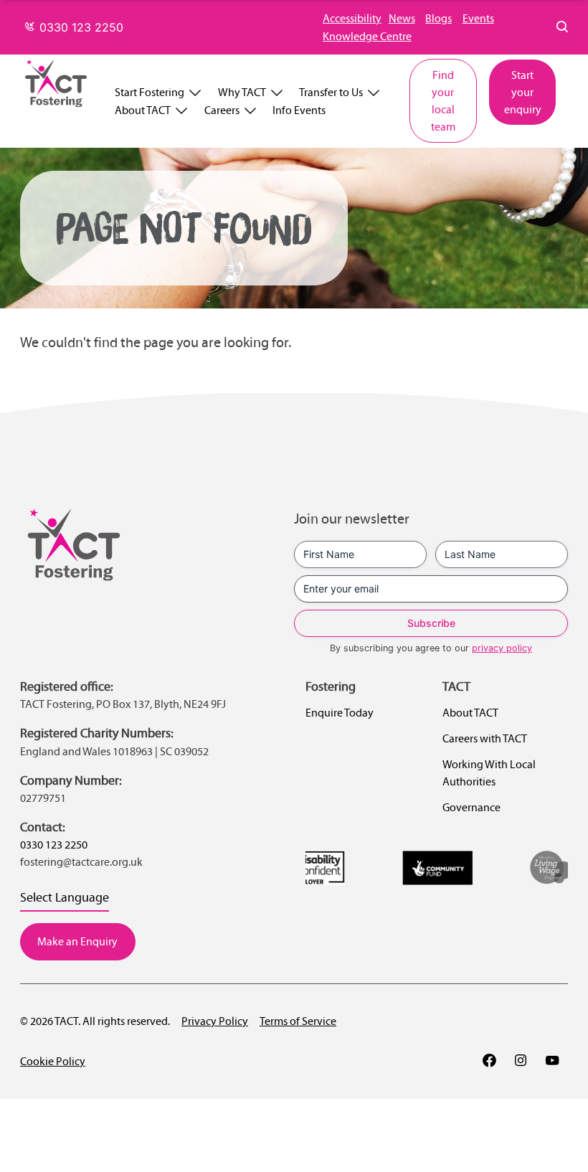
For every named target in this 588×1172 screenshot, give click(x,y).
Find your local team (443, 100)
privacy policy (502, 648)
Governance (471, 807)
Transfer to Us (331, 92)
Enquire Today (339, 712)
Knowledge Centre (367, 36)
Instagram (520, 1060)
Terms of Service (298, 1021)
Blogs (438, 18)
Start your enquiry (522, 92)
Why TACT (242, 92)
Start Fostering (149, 92)
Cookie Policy (52, 1061)
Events (478, 18)
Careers (222, 110)
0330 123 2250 (79, 27)
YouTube (552, 1060)
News (402, 18)
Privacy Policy (214, 1021)
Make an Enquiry (77, 941)
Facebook (489, 1060)
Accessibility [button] (352, 18)
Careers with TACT (484, 738)
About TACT (143, 110)
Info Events (299, 110)
